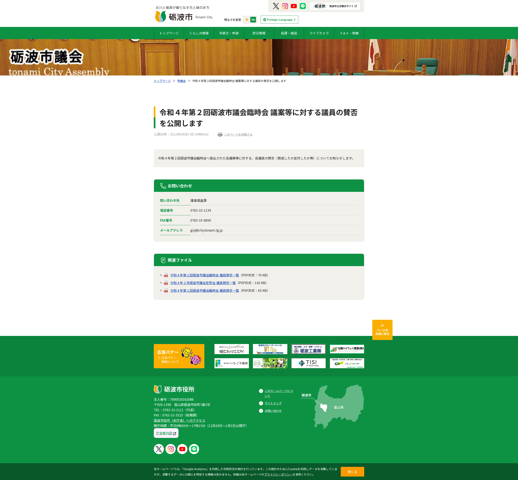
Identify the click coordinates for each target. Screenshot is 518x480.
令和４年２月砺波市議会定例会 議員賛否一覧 (203, 282)
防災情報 (259, 33)
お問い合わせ (273, 411)
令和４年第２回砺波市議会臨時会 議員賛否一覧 (204, 275)
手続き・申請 (229, 33)
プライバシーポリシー (278, 474)
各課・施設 (289, 33)
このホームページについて (279, 393)
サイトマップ (273, 403)
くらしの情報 (199, 33)
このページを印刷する (238, 134)
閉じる (352, 471)
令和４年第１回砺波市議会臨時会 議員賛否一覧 (204, 290)
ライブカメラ (319, 33)
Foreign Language (280, 19)
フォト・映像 (349, 33)
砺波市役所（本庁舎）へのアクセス (179, 420)
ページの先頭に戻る (382, 332)
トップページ (169, 33)
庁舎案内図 (164, 433)
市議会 (181, 81)
